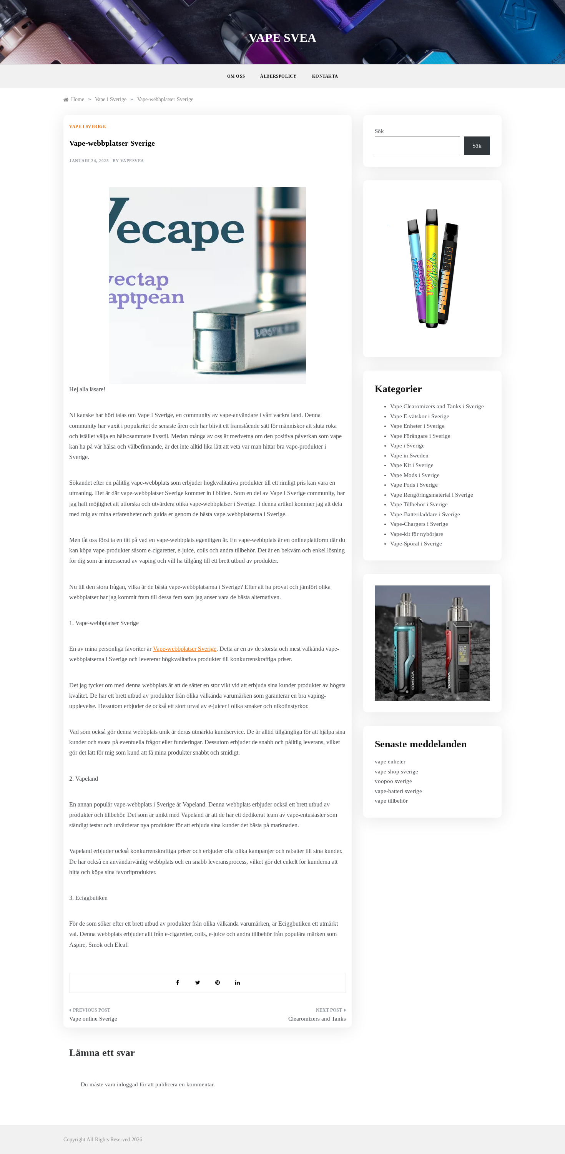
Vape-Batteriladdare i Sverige (425, 514)
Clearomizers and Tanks (317, 1019)
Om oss (236, 76)
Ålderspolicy (278, 76)
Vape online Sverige (93, 1019)
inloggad (127, 1084)
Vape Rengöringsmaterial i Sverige (431, 495)
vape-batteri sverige (398, 791)
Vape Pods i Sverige (414, 485)
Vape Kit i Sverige (412, 465)
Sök (379, 131)
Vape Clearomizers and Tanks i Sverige (437, 406)
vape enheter (390, 761)
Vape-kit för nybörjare (416, 534)
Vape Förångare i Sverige (420, 436)
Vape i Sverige (87, 126)
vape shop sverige (396, 771)
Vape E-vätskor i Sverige (419, 416)
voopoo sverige (393, 781)
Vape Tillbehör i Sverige (419, 504)
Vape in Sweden (409, 455)
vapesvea (132, 160)
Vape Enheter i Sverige (417, 426)
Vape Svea (282, 38)
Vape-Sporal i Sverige (416, 543)
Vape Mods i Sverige (415, 475)
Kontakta (325, 76)
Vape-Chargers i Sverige (419, 524)
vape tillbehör (391, 801)
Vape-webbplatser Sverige (184, 648)
